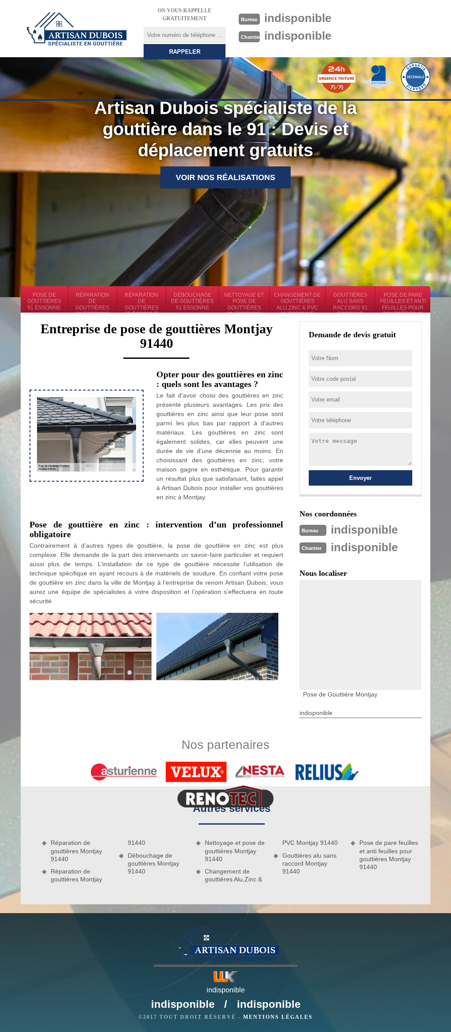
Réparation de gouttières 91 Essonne (92, 302)
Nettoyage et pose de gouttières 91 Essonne (244, 302)
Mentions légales (278, 1017)
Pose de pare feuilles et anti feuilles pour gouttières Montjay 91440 (388, 854)
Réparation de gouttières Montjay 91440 (76, 850)
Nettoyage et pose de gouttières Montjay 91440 (235, 850)
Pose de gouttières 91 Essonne (44, 301)
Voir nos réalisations (225, 177)
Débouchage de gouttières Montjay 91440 (153, 863)
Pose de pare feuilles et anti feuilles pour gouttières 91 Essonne (403, 302)
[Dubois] (77, 28)
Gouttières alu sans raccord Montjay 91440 (309, 863)
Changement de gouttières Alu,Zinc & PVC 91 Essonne (297, 302)
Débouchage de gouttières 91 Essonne (192, 301)
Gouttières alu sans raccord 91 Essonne (350, 302)
